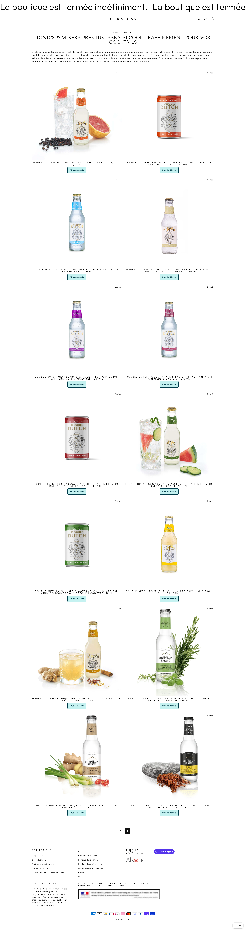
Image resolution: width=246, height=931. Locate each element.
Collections (127, 32)
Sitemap (82, 877)
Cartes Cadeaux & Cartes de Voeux (48, 872)
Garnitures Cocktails (41, 868)
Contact (82, 872)
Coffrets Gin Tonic (40, 860)
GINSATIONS (123, 19)
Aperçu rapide (76, 157)
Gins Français (38, 855)
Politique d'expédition (88, 860)
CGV (80, 851)
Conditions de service (88, 855)
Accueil (116, 32)
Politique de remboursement (91, 868)
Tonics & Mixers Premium (43, 864)
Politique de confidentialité (90, 864)
